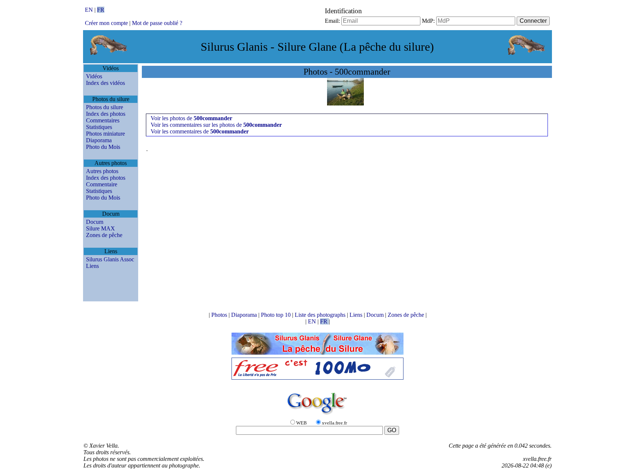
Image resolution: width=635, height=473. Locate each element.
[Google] (317, 415)
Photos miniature (105, 133)
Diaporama (99, 140)
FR (100, 10)
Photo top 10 (276, 315)
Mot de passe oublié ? (157, 23)
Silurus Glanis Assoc (110, 259)
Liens (92, 266)
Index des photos (105, 114)
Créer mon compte (106, 23)
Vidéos (94, 76)
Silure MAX (100, 228)
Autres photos (102, 171)
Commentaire (101, 184)
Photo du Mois (103, 147)
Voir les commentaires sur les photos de (216, 125)
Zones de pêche (104, 235)
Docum (94, 222)
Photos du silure (104, 107)
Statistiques (99, 127)
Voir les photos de (191, 118)
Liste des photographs (321, 315)
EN (89, 10)
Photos (220, 315)
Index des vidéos (105, 83)
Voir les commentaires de (200, 131)
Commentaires (102, 120)
